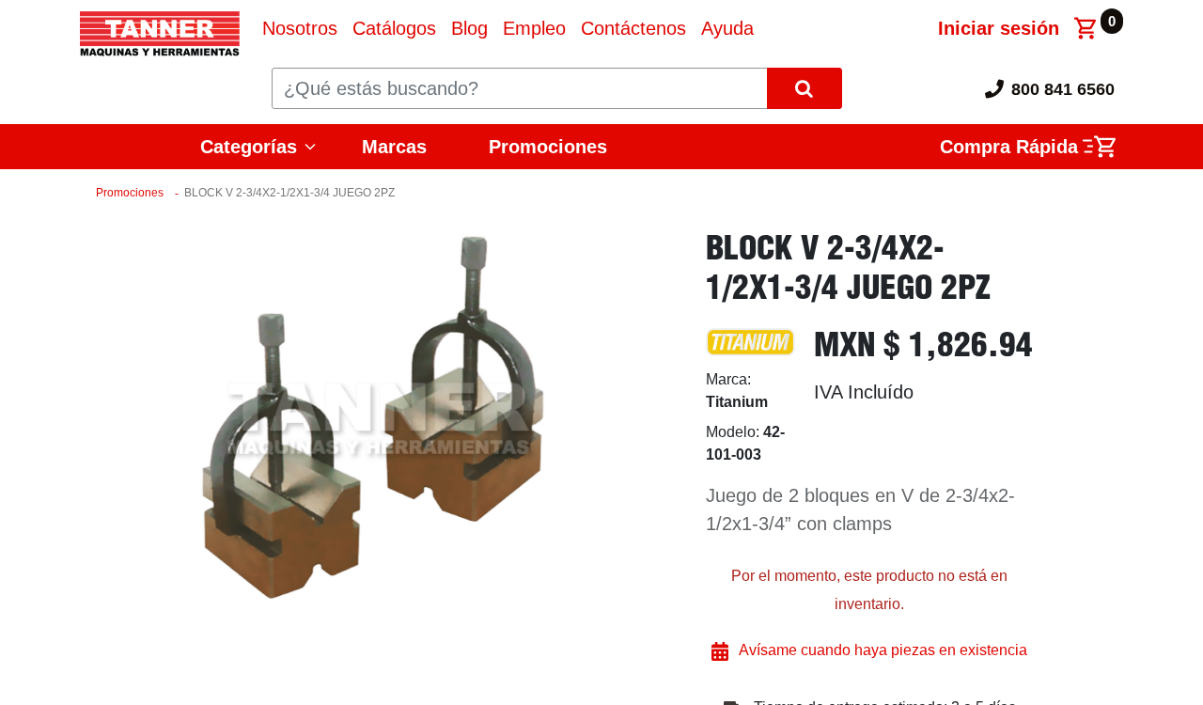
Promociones (548, 146)
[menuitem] (300, 28)
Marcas (394, 146)
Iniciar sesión (998, 28)
